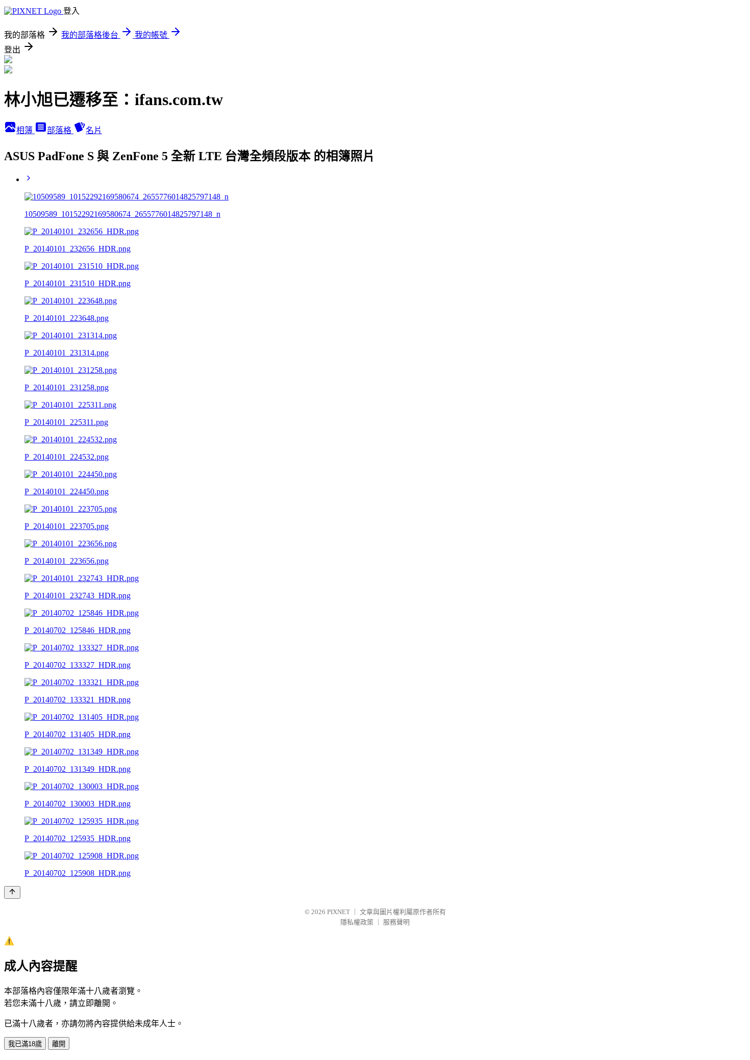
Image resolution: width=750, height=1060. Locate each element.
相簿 (25, 130)
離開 (58, 1044)
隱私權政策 (356, 922)
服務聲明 (396, 922)
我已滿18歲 (25, 1044)
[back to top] (12, 892)
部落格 (60, 130)
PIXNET (338, 912)
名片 (94, 130)
